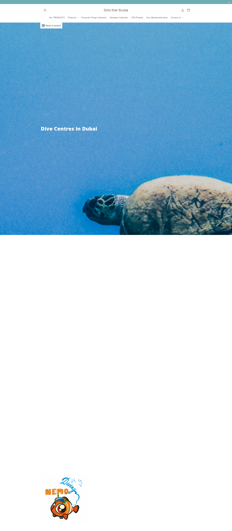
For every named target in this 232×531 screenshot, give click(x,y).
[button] (45, 10)
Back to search (51, 25)
